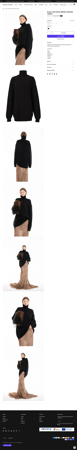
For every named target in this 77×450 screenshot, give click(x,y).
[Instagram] (9, 431)
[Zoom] (41, 13)
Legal (22, 419)
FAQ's (40, 418)
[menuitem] (16, 5)
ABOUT (4, 414)
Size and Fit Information (51, 64)
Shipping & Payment (51, 70)
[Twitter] (6, 431)
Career (4, 418)
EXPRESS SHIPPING (21, 1)
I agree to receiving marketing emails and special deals (66, 424)
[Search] (71, 4)
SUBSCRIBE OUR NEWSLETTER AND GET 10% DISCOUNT (55, 1)
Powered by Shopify (19, 442)
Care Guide (49, 67)
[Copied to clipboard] (56, 74)
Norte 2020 (41, 421)
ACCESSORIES (41, 4)
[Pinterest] (52, 74)
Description (49, 42)
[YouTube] (12, 431)
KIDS (50, 4)
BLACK (48, 28)
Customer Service (42, 416)
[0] (73, 4)
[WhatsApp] (54, 74)
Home (3, 8)
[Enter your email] (73, 421)
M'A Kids (4, 421)
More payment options (60, 38)
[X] (50, 74)
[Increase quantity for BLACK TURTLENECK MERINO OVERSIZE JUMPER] (51, 33)
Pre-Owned (23, 421)
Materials (48, 61)
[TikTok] (17, 431)
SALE (46, 4)
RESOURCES (23, 414)
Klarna (22, 418)
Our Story (4, 416)
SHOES (35, 4)
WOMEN (20, 4)
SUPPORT (41, 414)
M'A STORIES (56, 4)
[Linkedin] (20, 431)
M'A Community (5, 419)
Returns (40, 419)
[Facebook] (47, 74)
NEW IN (16, 4)
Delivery (22, 416)
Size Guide (23, 423)
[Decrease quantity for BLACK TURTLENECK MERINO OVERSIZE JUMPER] (48, 33)
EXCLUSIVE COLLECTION (28, 4)
